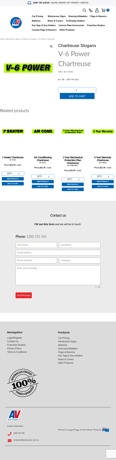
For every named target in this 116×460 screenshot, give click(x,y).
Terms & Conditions (17, 352)
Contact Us (12, 341)
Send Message (23, 295)
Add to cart (77, 96)
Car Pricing (37, 16)
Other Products (67, 30)
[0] (103, 10)
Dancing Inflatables (77, 16)
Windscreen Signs (57, 16)
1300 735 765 (35, 236)
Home (2, 39)
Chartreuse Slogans (29, 39)
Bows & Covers (55, 21)
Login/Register (14, 338)
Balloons (36, 21)
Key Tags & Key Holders (44, 25)
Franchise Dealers (96, 25)
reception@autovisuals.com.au (26, 440)
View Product (13, 179)
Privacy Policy (14, 348)
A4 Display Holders (75, 21)
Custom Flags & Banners (44, 30)
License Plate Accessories (71, 25)
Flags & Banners (98, 16)
